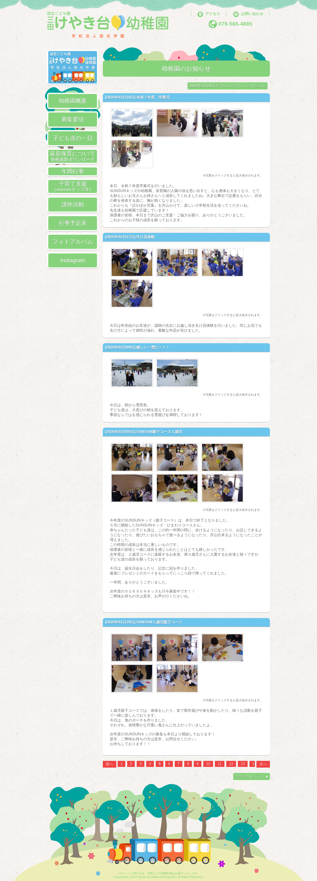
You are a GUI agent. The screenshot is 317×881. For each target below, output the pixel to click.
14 (254, 764)
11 (220, 764)
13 (243, 764)
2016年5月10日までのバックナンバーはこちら (227, 86)
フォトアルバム (72, 241)
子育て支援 (72, 186)
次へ (263, 764)
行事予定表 (73, 223)
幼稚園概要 (73, 101)
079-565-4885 (235, 24)
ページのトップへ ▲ (251, 776)
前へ (109, 764)
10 (208, 764)
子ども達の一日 (73, 138)
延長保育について (72, 156)
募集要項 (72, 119)
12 (231, 764)
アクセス (212, 14)
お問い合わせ (252, 14)
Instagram (72, 260)
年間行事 (72, 171)
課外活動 (72, 204)
